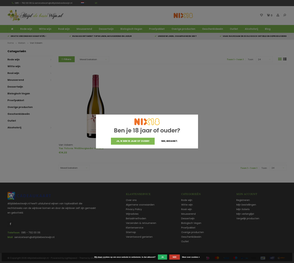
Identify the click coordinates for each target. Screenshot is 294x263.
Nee (174, 257)
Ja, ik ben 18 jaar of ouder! (132, 141)
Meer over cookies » (191, 257)
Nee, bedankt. (169, 141)
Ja (162, 257)
